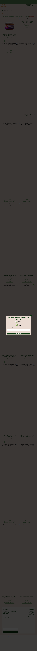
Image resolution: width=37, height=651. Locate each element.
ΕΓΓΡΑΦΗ (18, 333)
